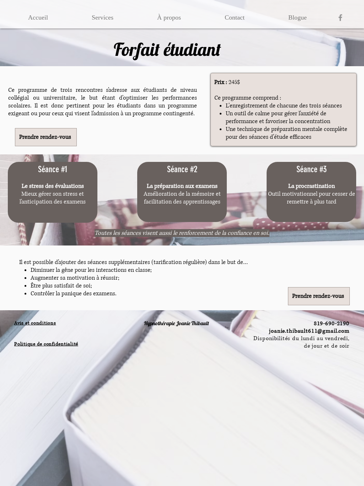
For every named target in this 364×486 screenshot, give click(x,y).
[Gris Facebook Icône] (340, 17)
